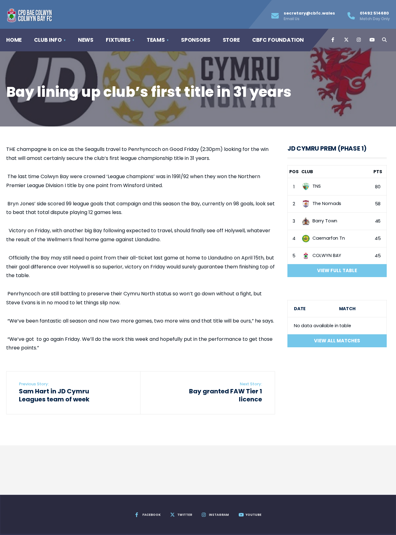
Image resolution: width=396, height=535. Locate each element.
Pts (377, 172)
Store (231, 40)
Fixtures (118, 40)
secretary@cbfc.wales (309, 15)
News (85, 40)
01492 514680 (375, 15)
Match (347, 309)
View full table (337, 270)
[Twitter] (346, 40)
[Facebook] (333, 40)
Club (307, 172)
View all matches (337, 340)
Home (14, 40)
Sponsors (195, 40)
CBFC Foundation (278, 40)
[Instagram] (358, 40)
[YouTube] (371, 40)
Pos (294, 172)
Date (300, 309)
